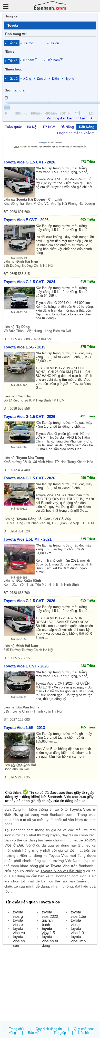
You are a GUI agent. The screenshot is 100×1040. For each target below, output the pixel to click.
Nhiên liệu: (13, 69)
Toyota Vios (58, 855)
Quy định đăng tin (49, 1029)
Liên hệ (83, 1033)
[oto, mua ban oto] (50, 6)
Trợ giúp (60, 1033)
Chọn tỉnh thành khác (74, 133)
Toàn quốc (13, 127)
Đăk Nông (86, 127)
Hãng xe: (11, 16)
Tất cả (12, 43)
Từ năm (28, 60)
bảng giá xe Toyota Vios (50, 866)
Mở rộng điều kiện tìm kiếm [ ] (70, 118)
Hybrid (69, 78)
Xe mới (28, 43)
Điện (55, 78)
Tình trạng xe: (16, 34)
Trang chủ (16, 1029)
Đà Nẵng (67, 127)
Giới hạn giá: (15, 90)
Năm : (9, 52)
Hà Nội (32, 127)
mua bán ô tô (15, 820)
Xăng (27, 78)
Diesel (41, 78)
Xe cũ (54, 43)
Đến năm (53, 60)
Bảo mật (34, 1033)
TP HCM (49, 127)
